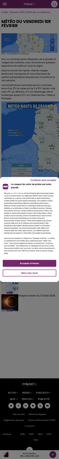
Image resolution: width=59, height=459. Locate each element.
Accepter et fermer (29, 263)
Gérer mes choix (29, 273)
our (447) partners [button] (17, 193)
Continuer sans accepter (43, 180)
